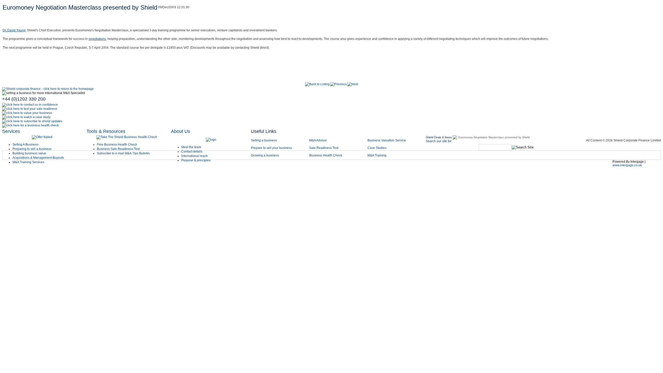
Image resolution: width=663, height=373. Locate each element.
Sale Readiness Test (323, 148)
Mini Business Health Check (513, 166)
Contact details (191, 151)
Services (11, 131)
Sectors (306, 166)
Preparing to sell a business (32, 149)
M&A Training (376, 155)
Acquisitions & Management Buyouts (38, 158)
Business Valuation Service (386, 140)
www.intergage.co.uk (627, 165)
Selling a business (264, 140)
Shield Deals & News (439, 137)
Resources (471, 166)
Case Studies (376, 148)
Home (261, 166)
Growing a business (265, 155)
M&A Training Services (28, 162)
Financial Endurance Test (567, 166)
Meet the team (191, 147)
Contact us (443, 166)
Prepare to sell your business (271, 148)
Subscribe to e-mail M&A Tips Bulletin (123, 153)
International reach (194, 156)
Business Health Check (325, 155)
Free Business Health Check (117, 144)
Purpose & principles (196, 160)
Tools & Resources (106, 131)
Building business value (29, 153)
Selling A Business (25, 144)
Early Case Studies (364, 166)
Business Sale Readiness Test (118, 149)
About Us (180, 131)
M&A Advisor (318, 140)
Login (602, 166)
